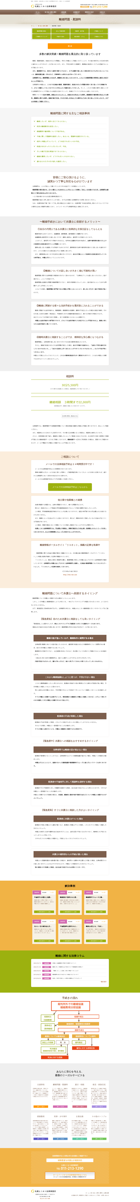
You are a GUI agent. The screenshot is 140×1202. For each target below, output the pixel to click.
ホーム (37, 12)
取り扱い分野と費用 (50, 12)
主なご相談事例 (60, 31)
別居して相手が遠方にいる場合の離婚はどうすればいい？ (67, 978)
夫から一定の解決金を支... (42, 926)
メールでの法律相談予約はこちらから (70, 487)
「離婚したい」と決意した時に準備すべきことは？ (65, 970)
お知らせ (102, 12)
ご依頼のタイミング (41, 36)
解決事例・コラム (79, 36)
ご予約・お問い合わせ (102, 1195)
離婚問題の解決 (41, 31)
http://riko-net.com (70, 575)
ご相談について (98, 31)
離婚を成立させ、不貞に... (94, 926)
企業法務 (63, 12)
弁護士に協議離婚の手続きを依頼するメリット (64, 963)
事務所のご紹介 (89, 12)
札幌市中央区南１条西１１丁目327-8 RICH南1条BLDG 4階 (94, 6)
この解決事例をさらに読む (44, 912)
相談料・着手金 (79, 31)
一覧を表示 (103, 982)
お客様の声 (76, 12)
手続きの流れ (60, 36)
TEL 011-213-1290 (45, 1198)
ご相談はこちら (98, 36)
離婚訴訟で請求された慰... (68, 897)
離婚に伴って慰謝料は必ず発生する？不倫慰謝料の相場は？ (67, 967)
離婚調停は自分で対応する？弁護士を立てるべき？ (65, 974)
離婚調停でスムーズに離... (94, 897)
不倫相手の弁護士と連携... (42, 897)
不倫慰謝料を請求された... (68, 926)
